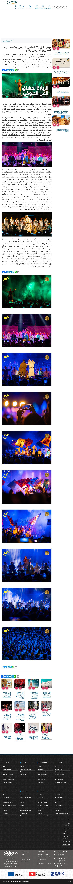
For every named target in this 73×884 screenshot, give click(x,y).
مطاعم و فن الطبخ (66, 842)
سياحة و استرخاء (66, 828)
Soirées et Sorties (24, 808)
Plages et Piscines (7, 782)
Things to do (58, 810)
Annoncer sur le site (25, 859)
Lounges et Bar (41, 779)
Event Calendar (58, 800)
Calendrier (22, 800)
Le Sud (4, 808)
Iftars (21, 816)
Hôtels (4, 766)
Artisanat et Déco (59, 769)
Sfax (4, 794)
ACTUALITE (41, 791)
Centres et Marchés (59, 774)
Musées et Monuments (25, 769)
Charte (22, 854)
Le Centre (5, 813)
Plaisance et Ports (42, 800)
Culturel (22, 766)
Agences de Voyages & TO (9, 777)
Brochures (22, 802)
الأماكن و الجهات (66, 839)
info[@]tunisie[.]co (61, 863)
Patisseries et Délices (43, 771)
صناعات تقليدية (66, 834)
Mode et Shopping (59, 779)
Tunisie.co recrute (25, 857)
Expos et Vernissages (25, 794)
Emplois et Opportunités (43, 816)
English (58, 791)
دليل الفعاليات (67, 836)
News (56, 802)
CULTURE (24, 762)
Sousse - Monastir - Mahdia (9, 805)
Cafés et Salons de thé (43, 774)
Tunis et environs (7, 797)
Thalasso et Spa (7, 771)
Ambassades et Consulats (44, 808)
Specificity (40, 813)
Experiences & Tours (60, 808)
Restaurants (40, 769)
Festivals (22, 805)
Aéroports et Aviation (43, 805)
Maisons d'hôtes (7, 769)
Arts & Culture (58, 794)
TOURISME (7, 762)
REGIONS (6, 791)
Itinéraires (22, 771)
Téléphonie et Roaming (60, 782)
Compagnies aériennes (8, 779)
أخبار (69, 823)
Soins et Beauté (58, 785)
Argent (39, 810)
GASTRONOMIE (42, 762)
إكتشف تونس (67, 826)
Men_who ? (23, 774)
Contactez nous (24, 861)
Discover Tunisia (59, 805)
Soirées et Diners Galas (25, 810)
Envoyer (50, 863)
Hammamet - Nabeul (8, 802)
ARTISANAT (59, 762)
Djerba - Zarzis (6, 800)
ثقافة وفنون (67, 831)
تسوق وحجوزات (66, 844)
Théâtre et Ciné (24, 813)
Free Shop (57, 777)
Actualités (40, 794)
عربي (68, 819)
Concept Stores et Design (61, 771)
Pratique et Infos (41, 797)
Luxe (56, 766)
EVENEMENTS (25, 791)
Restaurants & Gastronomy (61, 813)
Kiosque (22, 777)
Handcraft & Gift (59, 797)
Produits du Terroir (42, 777)
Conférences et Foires (25, 797)
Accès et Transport (42, 802)
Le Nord (5, 810)
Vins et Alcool (41, 782)
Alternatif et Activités (8, 774)
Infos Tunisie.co (24, 852)
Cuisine (39, 766)
